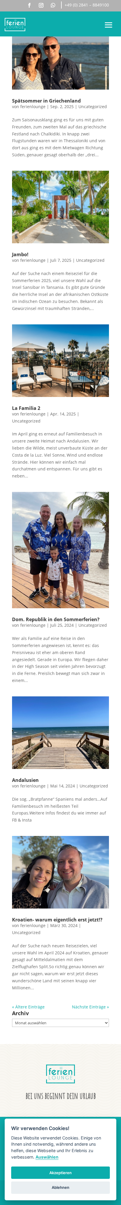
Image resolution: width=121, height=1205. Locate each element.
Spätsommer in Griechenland (46, 101)
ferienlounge (33, 106)
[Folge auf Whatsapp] (53, 5)
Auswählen (47, 1156)
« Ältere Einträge (28, 1007)
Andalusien (25, 780)
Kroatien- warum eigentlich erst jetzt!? (57, 919)
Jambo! (20, 254)
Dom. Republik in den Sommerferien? (56, 619)
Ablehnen (60, 1187)
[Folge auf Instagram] (41, 5)
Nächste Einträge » (90, 1007)
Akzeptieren (60, 1172)
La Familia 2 (26, 408)
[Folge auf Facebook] (29, 5)
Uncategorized (92, 106)
